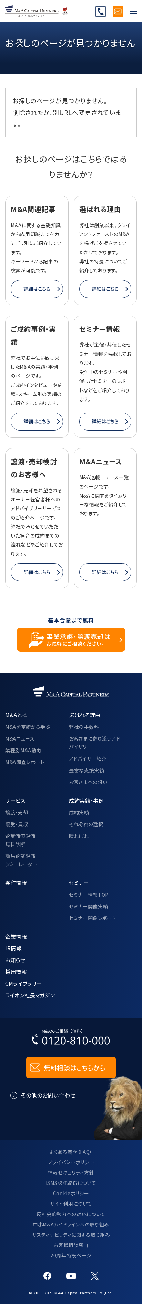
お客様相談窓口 (70, 1245)
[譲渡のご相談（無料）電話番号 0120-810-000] (100, 11)
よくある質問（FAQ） (71, 1151)
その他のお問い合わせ (48, 1095)
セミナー (79, 882)
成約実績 (79, 812)
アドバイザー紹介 (87, 758)
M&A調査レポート (24, 762)
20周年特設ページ (71, 1255)
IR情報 (13, 948)
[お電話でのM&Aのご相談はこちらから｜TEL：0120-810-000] (71, 1038)
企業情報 (16, 936)
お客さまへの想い (88, 782)
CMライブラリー (23, 983)
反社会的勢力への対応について (71, 1213)
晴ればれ (79, 835)
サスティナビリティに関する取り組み (71, 1234)
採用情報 (16, 971)
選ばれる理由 (85, 714)
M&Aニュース (19, 738)
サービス (15, 800)
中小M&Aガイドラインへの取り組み (71, 1224)
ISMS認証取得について (71, 1182)
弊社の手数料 (84, 726)
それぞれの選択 (86, 824)
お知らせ (15, 960)
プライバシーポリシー (71, 1162)
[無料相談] (118, 11)
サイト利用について (71, 1203)
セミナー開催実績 (88, 906)
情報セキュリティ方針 (71, 1172)
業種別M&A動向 (23, 750)
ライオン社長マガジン (30, 995)
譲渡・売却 (16, 812)
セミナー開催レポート (92, 918)
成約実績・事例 (86, 800)
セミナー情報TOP (89, 894)
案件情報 (16, 882)
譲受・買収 (16, 824)
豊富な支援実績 (86, 770)
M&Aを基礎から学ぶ (27, 726)
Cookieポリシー (71, 1193)
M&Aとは (16, 714)
